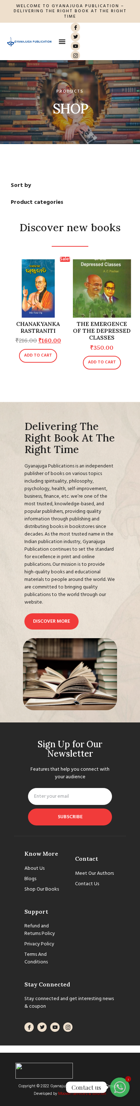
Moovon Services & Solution (82, 1094)
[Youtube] (75, 46)
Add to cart (38, 355)
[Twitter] (75, 36)
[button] (62, 41)
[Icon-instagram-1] (75, 55)
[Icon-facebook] (75, 27)
